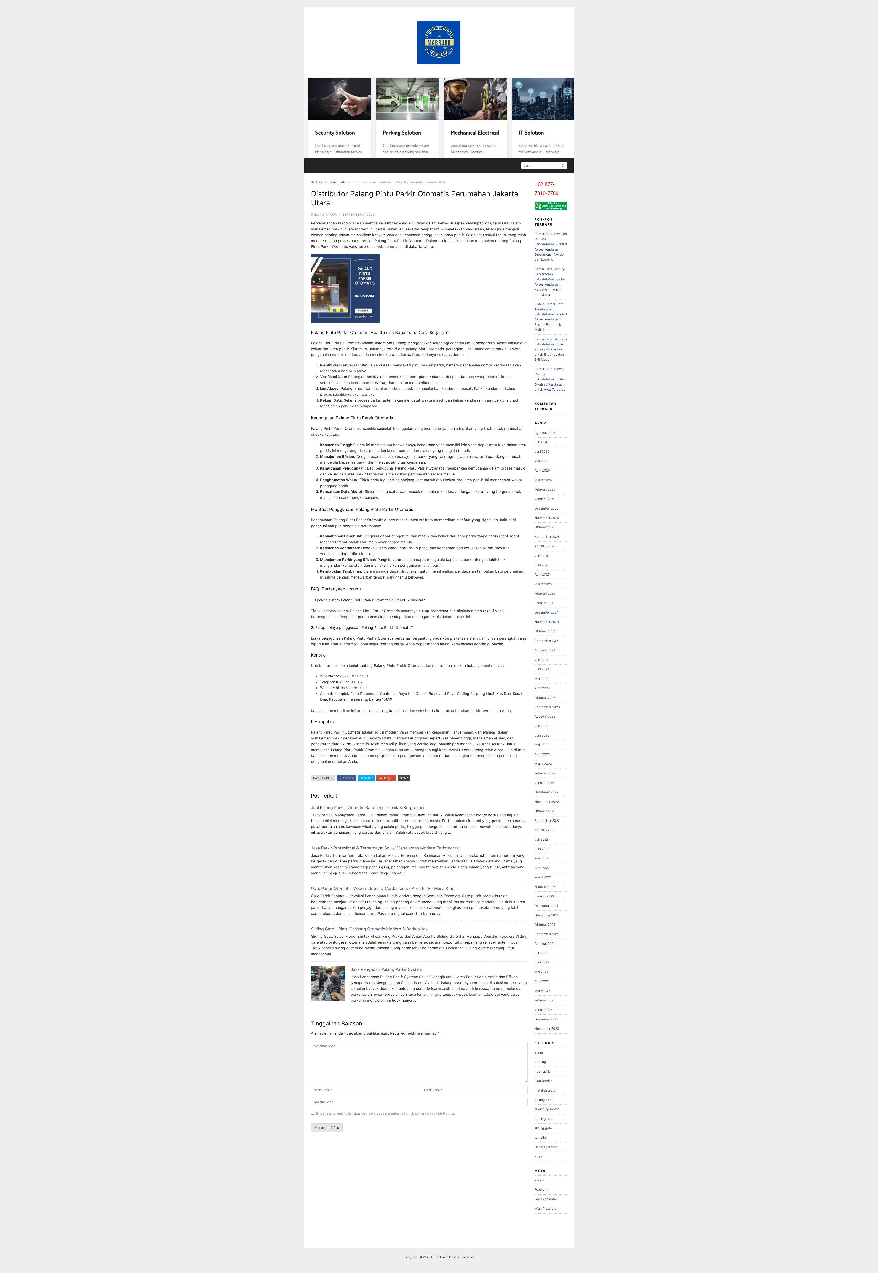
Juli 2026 (541, 442)
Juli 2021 (541, 953)
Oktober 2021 (545, 924)
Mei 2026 (542, 461)
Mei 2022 (541, 858)
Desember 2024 (547, 612)
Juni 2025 (542, 565)
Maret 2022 (543, 877)
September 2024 (547, 641)
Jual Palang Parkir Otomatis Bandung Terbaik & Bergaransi (367, 807)
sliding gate (543, 1128)
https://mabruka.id (352, 687)
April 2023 (542, 754)
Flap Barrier (543, 1081)
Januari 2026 (544, 499)
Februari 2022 (545, 887)
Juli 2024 (541, 660)
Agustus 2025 (545, 546)
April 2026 (542, 470)
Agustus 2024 (545, 650)
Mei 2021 (541, 972)
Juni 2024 (542, 669)
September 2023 (547, 707)
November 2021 (547, 915)
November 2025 (547, 518)
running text (544, 1119)
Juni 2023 (542, 735)
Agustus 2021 (545, 943)
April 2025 (542, 574)
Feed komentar (546, 1199)
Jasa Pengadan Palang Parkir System (386, 969)
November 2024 (547, 622)
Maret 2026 (543, 480)
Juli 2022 (541, 839)
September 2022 (547, 820)
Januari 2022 (544, 896)
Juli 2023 (541, 726)
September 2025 (547, 537)
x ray (538, 1156)
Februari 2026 (545, 489)
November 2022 (547, 801)
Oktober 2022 (545, 811)
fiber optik (542, 1071)
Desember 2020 (547, 1019)
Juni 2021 (542, 962)
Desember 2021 (546, 905)
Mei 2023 (542, 745)
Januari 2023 (544, 783)
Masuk (539, 1180)
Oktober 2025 (545, 527)
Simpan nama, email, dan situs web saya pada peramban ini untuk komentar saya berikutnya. (385, 1113)
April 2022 (542, 868)
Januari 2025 (544, 603)
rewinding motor (547, 1109)
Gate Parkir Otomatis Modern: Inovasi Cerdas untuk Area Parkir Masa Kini (382, 888)
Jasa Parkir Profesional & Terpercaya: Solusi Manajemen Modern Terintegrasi (385, 848)
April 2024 (542, 688)
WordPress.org (546, 1208)
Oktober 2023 (545, 697)
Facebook (347, 778)
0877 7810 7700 (354, 676)
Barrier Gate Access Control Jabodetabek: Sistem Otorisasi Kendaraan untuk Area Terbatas (551, 379)
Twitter (367, 778)
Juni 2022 (542, 849)
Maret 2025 (543, 584)
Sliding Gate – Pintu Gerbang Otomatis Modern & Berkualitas (369, 928)
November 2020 (547, 1028)
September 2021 (547, 934)
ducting (540, 1062)
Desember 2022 (546, 792)
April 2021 (542, 981)
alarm (539, 1052)
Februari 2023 (545, 773)
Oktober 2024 (545, 631)
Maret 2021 (543, 991)
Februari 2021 (545, 1000)
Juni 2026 (542, 451)
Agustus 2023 (545, 716)
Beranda (317, 182)
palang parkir (337, 182)
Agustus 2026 (545, 433)
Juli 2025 (541, 556)
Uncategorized (546, 1147)
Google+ (388, 778)
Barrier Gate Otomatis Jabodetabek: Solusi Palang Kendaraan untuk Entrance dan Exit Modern (551, 349)
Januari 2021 (544, 1009)
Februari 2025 (545, 593)
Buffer (404, 778)
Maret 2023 (543, 764)
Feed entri (542, 1189)
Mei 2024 (542, 679)
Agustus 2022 (545, 830)
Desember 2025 (547, 508)
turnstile (540, 1137)
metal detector (546, 1090)
